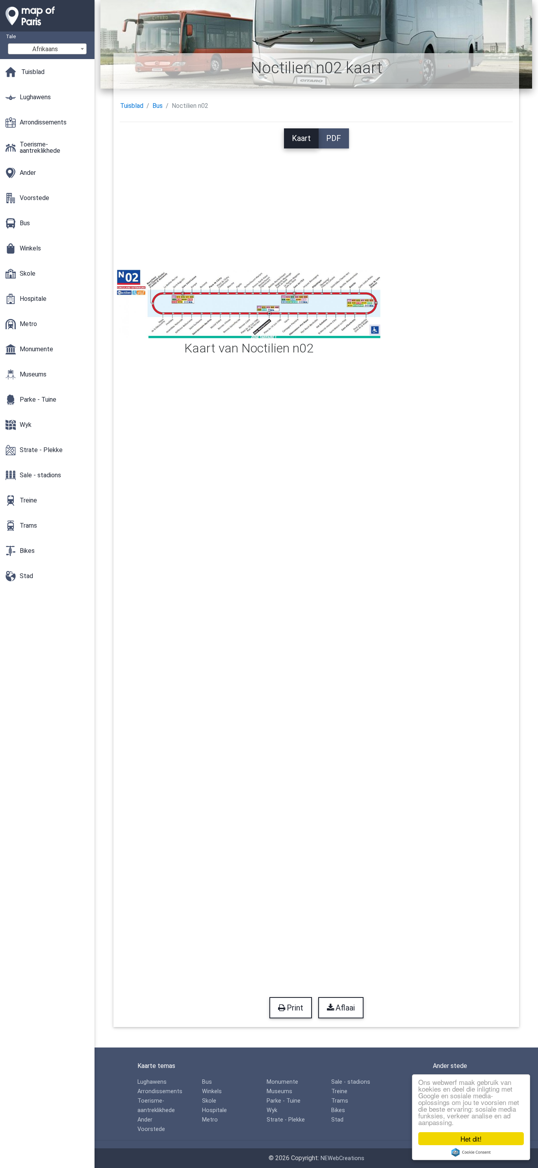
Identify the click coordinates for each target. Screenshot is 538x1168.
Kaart (301, 138)
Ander (144, 1119)
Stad (337, 1119)
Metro (210, 1119)
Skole (209, 1101)
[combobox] (47, 48)
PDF (333, 138)
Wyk (272, 1110)
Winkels (212, 1091)
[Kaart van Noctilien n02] (248, 303)
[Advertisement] (316, 203)
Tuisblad (131, 105)
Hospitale (214, 1110)
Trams (339, 1101)
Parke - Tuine (284, 1101)
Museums (279, 1091)
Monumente (282, 1082)
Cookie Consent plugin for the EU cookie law (471, 1152)
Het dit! (471, 1139)
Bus (157, 105)
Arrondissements (159, 1091)
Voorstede (151, 1129)
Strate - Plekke (286, 1119)
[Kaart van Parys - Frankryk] (47, 27)
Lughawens (152, 1082)
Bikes (338, 1110)
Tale (11, 36)
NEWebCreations (342, 1158)
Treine (339, 1091)
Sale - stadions (350, 1082)
